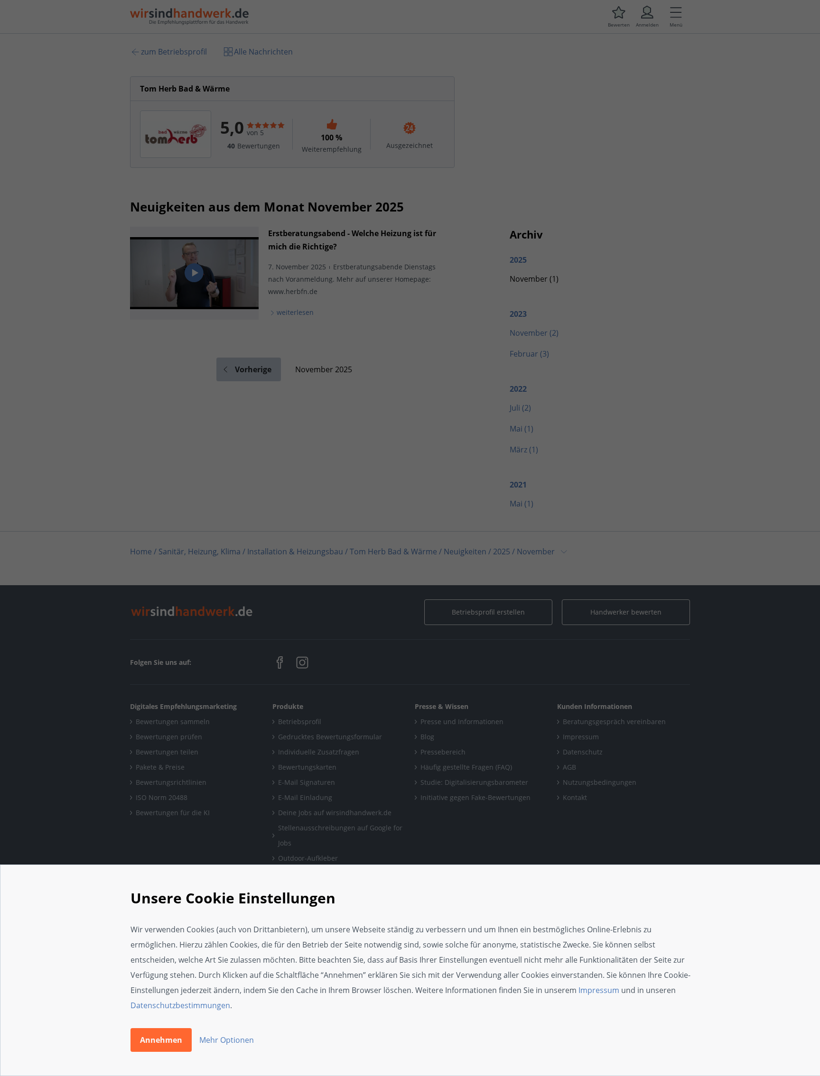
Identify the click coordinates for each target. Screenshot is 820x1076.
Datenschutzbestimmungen (180, 1005)
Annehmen (161, 1040)
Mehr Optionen (226, 1040)
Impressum (598, 990)
